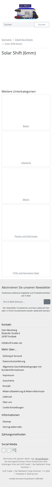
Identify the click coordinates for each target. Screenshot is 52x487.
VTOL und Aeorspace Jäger (26, 273)
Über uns (7, 402)
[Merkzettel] (29, 32)
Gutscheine (8, 380)
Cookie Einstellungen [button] (13, 407)
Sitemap (7, 421)
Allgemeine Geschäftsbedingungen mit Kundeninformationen (21, 368)
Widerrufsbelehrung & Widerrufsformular (24, 391)
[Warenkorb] (37, 32)
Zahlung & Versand (12, 355)
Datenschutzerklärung (14, 361)
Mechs (26, 199)
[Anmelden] (47, 301)
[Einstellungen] (12, 32)
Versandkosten (41, 458)
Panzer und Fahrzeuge (26, 236)
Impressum (8, 375)
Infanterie (26, 162)
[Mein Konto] (20, 32)
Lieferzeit (7, 396)
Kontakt (7, 386)
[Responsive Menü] (45, 32)
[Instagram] (9, 450)
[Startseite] (4, 32)
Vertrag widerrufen (12, 426)
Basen (26, 126)
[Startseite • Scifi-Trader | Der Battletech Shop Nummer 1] (26, 11)
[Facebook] (4, 450)
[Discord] (14, 450)
